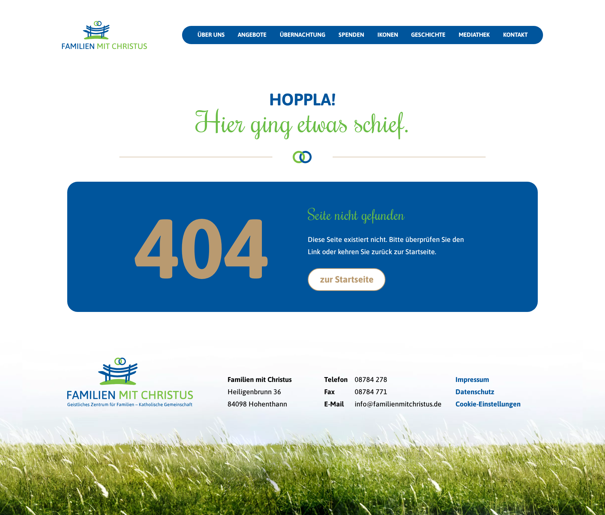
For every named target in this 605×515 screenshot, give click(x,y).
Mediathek (474, 34)
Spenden (351, 34)
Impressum (472, 379)
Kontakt (515, 34)
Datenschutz (475, 392)
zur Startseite (347, 279)
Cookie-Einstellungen (488, 404)
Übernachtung (302, 34)
